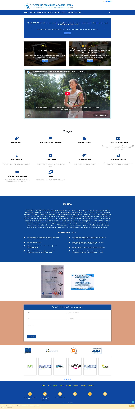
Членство (70, 12)
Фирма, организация (74, 312)
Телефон (71, 318)
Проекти (62, 12)
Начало (43, 385)
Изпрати (32, 336)
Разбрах (132, 405)
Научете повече (36, 405)
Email (28, 318)
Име (28, 312)
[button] (31, 28)
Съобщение (30, 325)
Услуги (32, 12)
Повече (67, 33)
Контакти (78, 12)
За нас (26, 12)
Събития (56, 12)
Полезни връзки (42, 12)
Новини (50, 12)
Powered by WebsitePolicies (6, 407)
